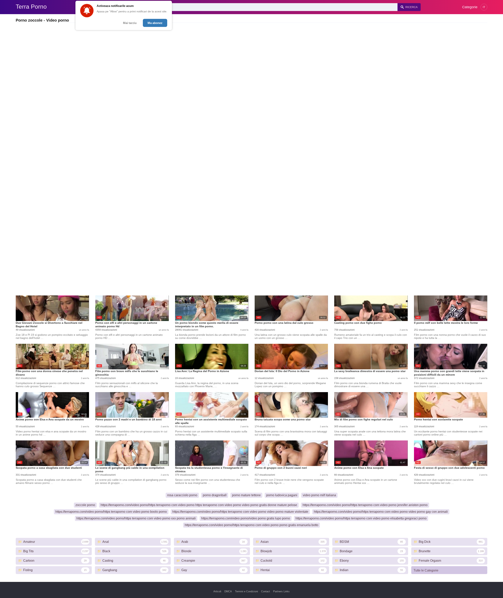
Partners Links (281, 591)
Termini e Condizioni (246, 591)
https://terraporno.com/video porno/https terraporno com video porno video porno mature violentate (240, 511)
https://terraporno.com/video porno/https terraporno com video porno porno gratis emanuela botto (251, 525)
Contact (265, 591)
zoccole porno (85, 505)
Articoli (217, 591)
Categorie (469, 7)
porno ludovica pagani (281, 495)
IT (484, 7)
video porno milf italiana (319, 495)
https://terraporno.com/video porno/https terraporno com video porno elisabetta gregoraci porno (361, 518)
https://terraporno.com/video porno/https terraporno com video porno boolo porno (111, 511)
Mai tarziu (130, 23)
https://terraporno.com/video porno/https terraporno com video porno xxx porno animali (136, 518)
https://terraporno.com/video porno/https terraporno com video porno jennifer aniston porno (365, 505)
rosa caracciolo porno (182, 495)
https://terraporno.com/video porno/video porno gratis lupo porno (245, 518)
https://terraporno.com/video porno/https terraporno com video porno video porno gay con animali (381, 511)
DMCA (228, 591)
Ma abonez (155, 23)
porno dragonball (215, 495)
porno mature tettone (246, 495)
